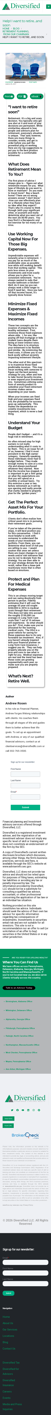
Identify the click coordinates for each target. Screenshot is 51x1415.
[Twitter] (12, 1110)
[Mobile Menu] (48, 6)
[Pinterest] (39, 1110)
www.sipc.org (17, 1205)
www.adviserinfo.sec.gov (13, 1186)
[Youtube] (23, 1110)
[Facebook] (17, 1110)
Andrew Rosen (19, 82)
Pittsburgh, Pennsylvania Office (20, 1028)
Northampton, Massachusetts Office (22, 1045)
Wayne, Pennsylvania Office (18, 1061)
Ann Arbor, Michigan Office (18, 1069)
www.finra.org (7, 1205)
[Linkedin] (28, 1110)
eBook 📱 (37, 96)
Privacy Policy (28, 1205)
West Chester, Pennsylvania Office (21, 1052)
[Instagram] (33, 1110)
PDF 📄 (22, 96)
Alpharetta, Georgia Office (18, 1019)
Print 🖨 (9, 96)
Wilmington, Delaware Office (19, 1010)
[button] (25, 1001)
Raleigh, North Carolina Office (19, 1036)
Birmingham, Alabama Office (19, 1001)
